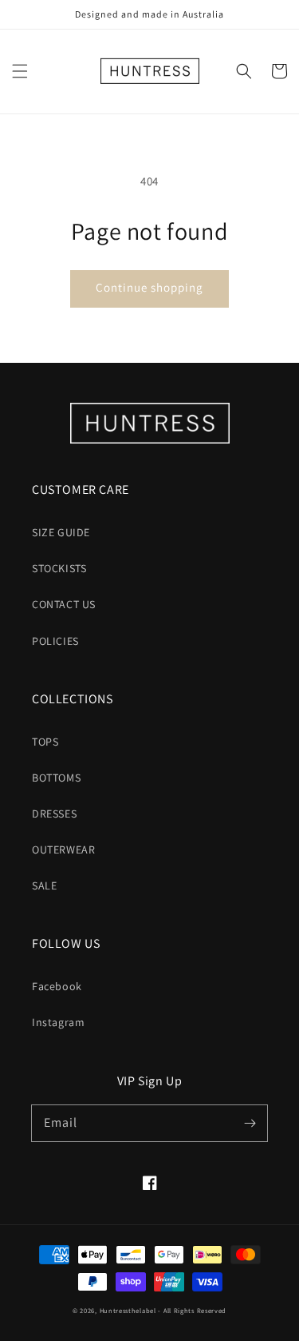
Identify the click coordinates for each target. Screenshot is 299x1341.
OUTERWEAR (63, 849)
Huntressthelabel (128, 1310)
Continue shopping (149, 287)
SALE (44, 885)
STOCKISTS (59, 568)
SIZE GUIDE (61, 532)
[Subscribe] (249, 1122)
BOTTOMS (56, 777)
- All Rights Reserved (192, 1310)
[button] (19, 71)
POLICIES (55, 641)
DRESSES (54, 813)
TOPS (45, 741)
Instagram (58, 1022)
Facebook (57, 986)
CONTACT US (64, 604)
